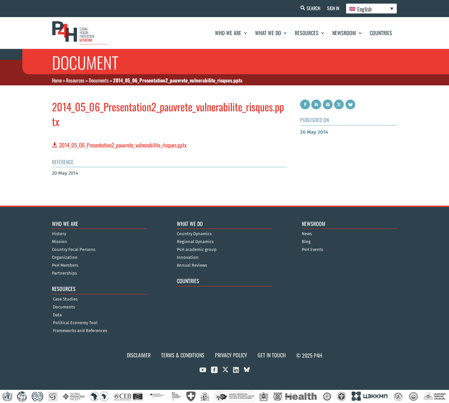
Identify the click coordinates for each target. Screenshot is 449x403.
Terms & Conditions (182, 355)
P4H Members (65, 265)
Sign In (333, 8)
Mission (59, 241)
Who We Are (228, 33)
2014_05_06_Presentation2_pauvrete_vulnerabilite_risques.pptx (123, 145)
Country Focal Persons (73, 249)
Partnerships (64, 273)
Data (57, 315)
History (59, 234)
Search (313, 8)
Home (57, 80)
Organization (65, 257)
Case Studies (65, 299)
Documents (99, 80)
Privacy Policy (231, 355)
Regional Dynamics (195, 241)
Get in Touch (272, 355)
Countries (381, 33)
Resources (307, 33)
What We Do (268, 33)
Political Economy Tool (75, 323)
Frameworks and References (80, 330)
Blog (306, 241)
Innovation (188, 257)
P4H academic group (197, 249)
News (307, 234)
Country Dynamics (194, 234)
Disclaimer (139, 355)
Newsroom (344, 33)
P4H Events (312, 249)
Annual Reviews (192, 265)
